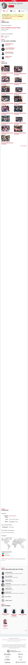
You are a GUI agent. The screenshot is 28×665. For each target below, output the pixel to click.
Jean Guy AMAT (8, 576)
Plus (26, 630)
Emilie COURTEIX (22, 614)
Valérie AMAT (8, 592)
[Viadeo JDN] (20, 659)
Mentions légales (17, 646)
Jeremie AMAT (8, 580)
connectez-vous (12, 16)
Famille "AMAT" (8, 600)
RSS (10, 645)
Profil (6, 11)
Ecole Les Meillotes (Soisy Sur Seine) (10, 27)
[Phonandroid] (20, 662)
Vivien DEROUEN (9, 52)
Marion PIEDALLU (9, 43)
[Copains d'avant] (7, 659)
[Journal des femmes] (7, 654)
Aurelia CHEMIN (5, 614)
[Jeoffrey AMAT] (4, 5)
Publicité (21, 644)
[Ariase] (7, 662)
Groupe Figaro (23, 646)
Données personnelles (21, 645)
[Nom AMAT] (3, 596)
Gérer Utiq (12, 646)
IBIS (2, 36)
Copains (23, 11)
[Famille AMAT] (3, 600)
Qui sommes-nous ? (5, 644)
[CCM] (20, 654)
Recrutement (13, 645)
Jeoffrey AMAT (4, 558)
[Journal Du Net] (7, 657)
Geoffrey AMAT (8, 572)
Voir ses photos (23, 145)
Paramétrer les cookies (6, 646)
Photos (14, 11)
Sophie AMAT (8, 588)
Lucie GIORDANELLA (10, 48)
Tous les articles (6, 645)
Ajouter (11, 6)
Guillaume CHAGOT (5, 626)
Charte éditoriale (16, 644)
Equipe (11, 644)
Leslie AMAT (8, 583)
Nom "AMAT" (8, 596)
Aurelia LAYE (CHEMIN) (14, 615)
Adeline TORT (8, 56)
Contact (24, 644)
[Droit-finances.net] (20, 657)
